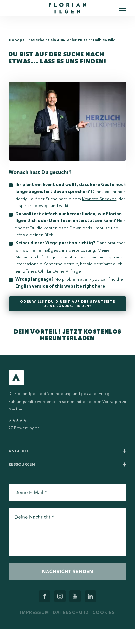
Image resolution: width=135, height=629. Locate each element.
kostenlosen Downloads (68, 227)
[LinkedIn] (90, 596)
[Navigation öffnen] (122, 8)
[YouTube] (75, 596)
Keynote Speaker (99, 198)
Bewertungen (24, 424)
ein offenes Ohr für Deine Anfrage (48, 271)
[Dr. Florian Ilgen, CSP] (67, 8)
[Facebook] (44, 596)
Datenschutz (71, 612)
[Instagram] (60, 596)
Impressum (34, 612)
